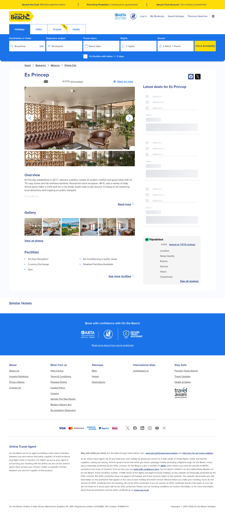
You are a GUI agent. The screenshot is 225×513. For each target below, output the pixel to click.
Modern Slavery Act (61, 404)
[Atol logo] (108, 334)
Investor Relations (18, 376)
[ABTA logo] (120, 16)
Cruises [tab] (60, 28)
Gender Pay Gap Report (63, 398)
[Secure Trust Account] (133, 334)
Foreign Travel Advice (186, 370)
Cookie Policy (58, 387)
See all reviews (189, 281)
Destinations (98, 382)
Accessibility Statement (63, 410)
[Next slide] (129, 118)
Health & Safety (182, 382)
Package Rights (59, 382)
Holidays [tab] (19, 29)
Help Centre (57, 370)
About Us (14, 370)
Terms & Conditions (61, 376)
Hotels (95, 376)
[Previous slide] (30, 118)
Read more (124, 204)
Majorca (55, 65)
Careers (55, 393)
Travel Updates (182, 376)
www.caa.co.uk (141, 490)
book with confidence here (146, 469)
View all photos (33, 240)
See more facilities (120, 276)
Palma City (70, 65)
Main (94, 370)
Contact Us (15, 387)
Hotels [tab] (76, 29)
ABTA (163, 465)
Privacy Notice (16, 382)
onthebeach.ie (141, 370)
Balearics (41, 65)
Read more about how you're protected (112, 345)
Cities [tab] (39, 29)
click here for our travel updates (197, 453)
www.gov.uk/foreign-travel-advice (162, 453)
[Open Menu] (213, 16)
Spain (27, 65)
